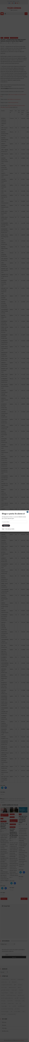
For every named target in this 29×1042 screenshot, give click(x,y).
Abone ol (6, 526)
